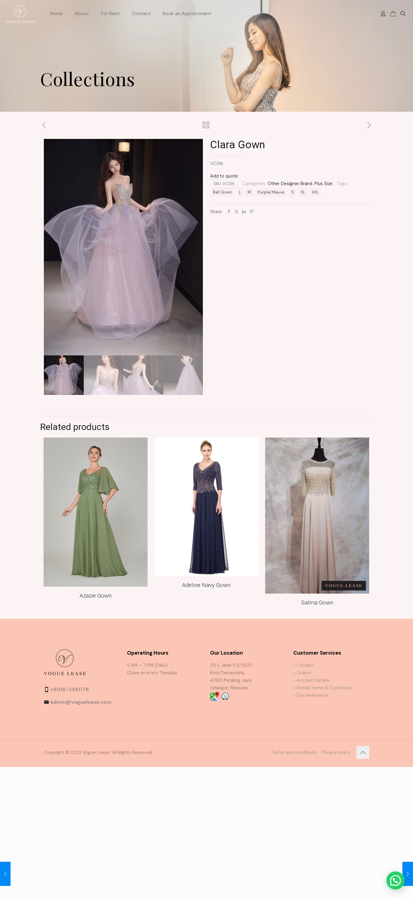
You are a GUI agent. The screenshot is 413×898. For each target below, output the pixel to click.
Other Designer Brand (290, 184)
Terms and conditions (294, 752)
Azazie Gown (96, 595)
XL (303, 192)
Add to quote (224, 176)
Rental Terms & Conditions (324, 688)
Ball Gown (222, 192)
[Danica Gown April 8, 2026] (5, 874)
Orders (304, 673)
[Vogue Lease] (20, 13)
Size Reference (312, 695)
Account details (313, 680)
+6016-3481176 (69, 689)
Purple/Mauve (271, 192)
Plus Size (323, 184)
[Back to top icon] (362, 752)
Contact (305, 665)
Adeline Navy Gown (206, 585)
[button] (395, 880)
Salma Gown (317, 602)
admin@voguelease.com (81, 702)
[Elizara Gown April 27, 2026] (407, 874)
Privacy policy (336, 752)
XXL (315, 192)
